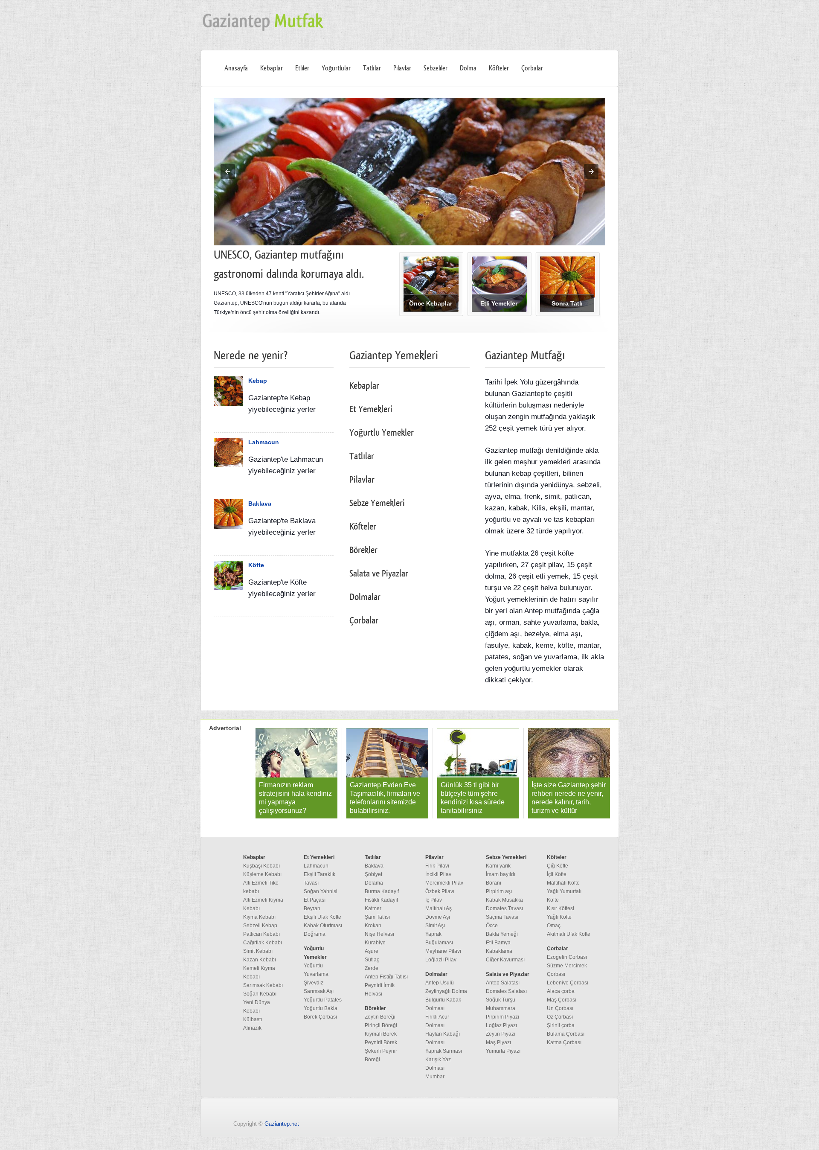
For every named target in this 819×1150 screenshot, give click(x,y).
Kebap (257, 380)
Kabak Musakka (504, 900)
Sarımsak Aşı (319, 991)
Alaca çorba (561, 991)
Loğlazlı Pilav (440, 960)
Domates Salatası (506, 991)
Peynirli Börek (381, 1042)
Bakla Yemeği (502, 934)
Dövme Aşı (437, 917)
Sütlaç (372, 960)
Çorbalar (532, 68)
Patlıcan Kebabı (261, 934)
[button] (228, 171)
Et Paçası (314, 900)
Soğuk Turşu (500, 1000)
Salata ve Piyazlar (378, 573)
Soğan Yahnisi (320, 891)
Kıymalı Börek (381, 1034)
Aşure (371, 951)
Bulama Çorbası (565, 1034)
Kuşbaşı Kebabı (261, 866)
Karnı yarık (498, 866)
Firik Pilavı (437, 866)
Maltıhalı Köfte (563, 883)
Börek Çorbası (320, 1017)
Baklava (259, 503)
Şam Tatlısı (377, 917)
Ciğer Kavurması (505, 960)
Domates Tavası (504, 908)
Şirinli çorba (561, 1025)
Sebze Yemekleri (377, 503)
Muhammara (500, 1008)
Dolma (468, 68)
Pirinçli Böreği (381, 1025)
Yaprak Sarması (443, 1051)
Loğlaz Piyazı (501, 1025)
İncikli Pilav (438, 874)
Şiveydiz (313, 983)
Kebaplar (271, 68)
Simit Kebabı (258, 951)
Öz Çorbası (560, 1017)
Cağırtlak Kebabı (262, 943)
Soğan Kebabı (259, 994)
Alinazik (252, 1028)
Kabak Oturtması (323, 926)
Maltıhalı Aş (438, 908)
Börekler (363, 550)
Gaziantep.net (281, 1124)
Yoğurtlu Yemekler (381, 432)
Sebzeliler (435, 68)
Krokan (373, 926)
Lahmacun (263, 442)
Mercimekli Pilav (444, 883)
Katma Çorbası (564, 1042)
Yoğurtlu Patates (323, 1000)
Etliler (302, 68)
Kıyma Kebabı (259, 917)
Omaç (554, 926)
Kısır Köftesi (560, 908)
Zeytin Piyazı (500, 1034)
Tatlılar (372, 68)
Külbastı (252, 1019)
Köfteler (499, 68)
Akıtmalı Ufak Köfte (568, 934)
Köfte (256, 565)
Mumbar (434, 1077)
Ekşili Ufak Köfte (322, 917)
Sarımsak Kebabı (263, 985)
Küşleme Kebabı (262, 874)
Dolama (374, 883)
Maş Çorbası (561, 1000)
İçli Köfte (556, 874)
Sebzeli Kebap (260, 926)
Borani (493, 883)
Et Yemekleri (370, 409)
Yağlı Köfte (559, 917)
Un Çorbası (560, 1008)
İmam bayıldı (500, 874)
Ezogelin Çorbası (567, 957)
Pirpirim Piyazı (502, 1017)
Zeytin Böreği (380, 1017)
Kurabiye (375, 943)
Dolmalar (364, 597)
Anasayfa (236, 68)
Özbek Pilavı (439, 891)
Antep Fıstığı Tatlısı (386, 977)
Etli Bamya (498, 943)
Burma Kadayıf (382, 891)
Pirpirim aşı (499, 891)
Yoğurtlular (336, 68)
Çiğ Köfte (557, 866)
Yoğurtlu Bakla (320, 1008)
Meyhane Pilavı (443, 951)
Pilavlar (402, 68)
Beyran (312, 908)
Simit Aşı (435, 926)
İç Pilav (433, 900)
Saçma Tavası (502, 917)
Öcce (492, 926)
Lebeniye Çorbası (567, 983)
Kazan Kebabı (259, 960)
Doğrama (314, 934)
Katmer (373, 908)
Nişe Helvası (379, 934)
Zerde (371, 968)
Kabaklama (499, 951)
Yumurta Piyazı (503, 1051)
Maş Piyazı (498, 1042)
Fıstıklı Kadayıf (381, 900)
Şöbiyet (373, 874)
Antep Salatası (503, 983)
